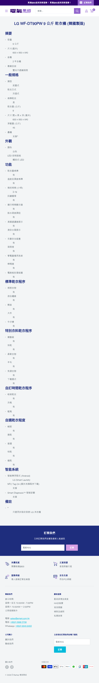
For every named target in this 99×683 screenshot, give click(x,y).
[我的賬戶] (86, 11)
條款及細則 (59, 611)
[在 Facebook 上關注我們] (7, 667)
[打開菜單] (6, 11)
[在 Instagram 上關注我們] (12, 667)
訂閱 (72, 548)
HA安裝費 (58, 603)
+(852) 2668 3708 (18, 622)
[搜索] (77, 11)
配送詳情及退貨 (61, 599)
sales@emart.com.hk (20, 618)
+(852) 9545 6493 (23, 626)
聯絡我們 (9, 644)
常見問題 (58, 607)
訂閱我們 (88, 3)
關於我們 (9, 640)
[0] (91, 10)
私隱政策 (58, 616)
